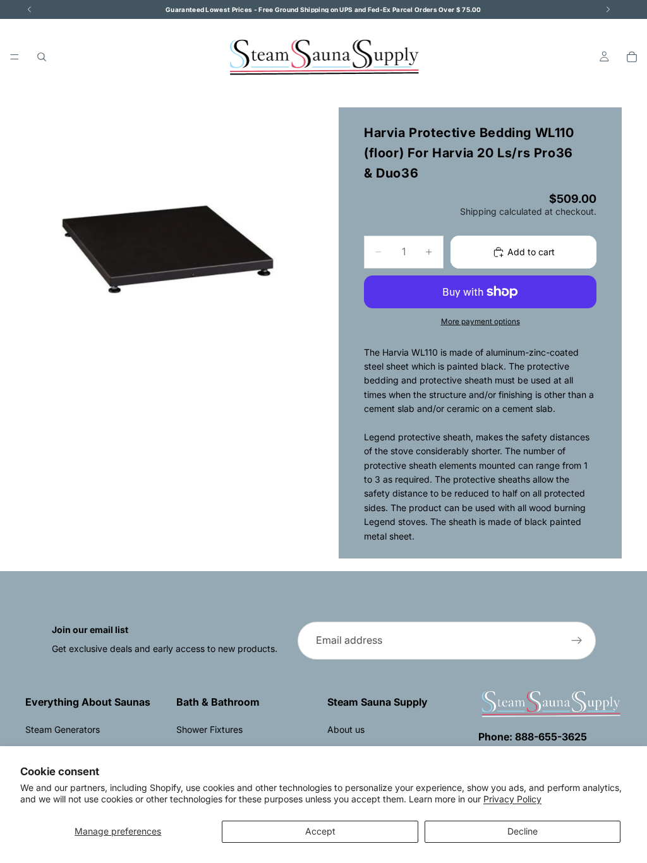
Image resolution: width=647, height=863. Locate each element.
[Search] (42, 57)
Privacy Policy (512, 799)
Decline (522, 831)
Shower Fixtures (209, 729)
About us (346, 729)
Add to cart (531, 251)
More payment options (480, 321)
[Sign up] (577, 640)
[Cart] (632, 57)
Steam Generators (62, 729)
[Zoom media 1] (167, 249)
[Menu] (14, 56)
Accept (320, 831)
